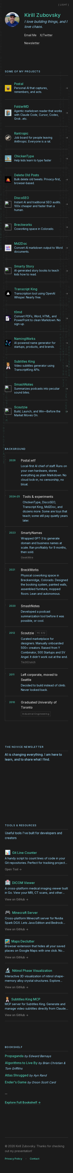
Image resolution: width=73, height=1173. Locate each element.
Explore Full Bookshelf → (23, 1102)
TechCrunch (28, 662)
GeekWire (27, 557)
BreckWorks (30, 570)
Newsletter (32, 43)
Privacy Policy (13, 1158)
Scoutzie (27, 633)
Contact (34, 1158)
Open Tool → (13, 869)
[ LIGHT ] (63, 4)
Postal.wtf (28, 460)
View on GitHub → (16, 899)
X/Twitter (46, 35)
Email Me (30, 35)
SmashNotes (30, 606)
